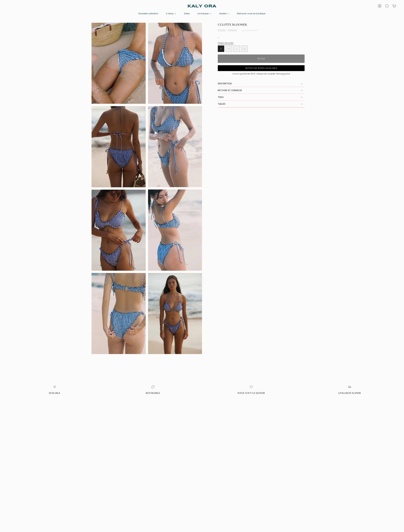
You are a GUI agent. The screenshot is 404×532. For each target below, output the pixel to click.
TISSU (221, 97)
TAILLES (221, 103)
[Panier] (394, 6)
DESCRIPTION (225, 83)
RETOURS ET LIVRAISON (230, 90)
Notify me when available (261, 68)
